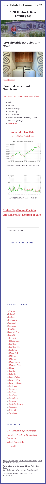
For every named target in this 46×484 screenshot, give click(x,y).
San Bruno (13, 386)
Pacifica (12, 371)
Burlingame (13, 320)
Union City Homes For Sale (19, 210)
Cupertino (12, 326)
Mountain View (15, 365)
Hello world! (12, 446)
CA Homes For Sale (25, 473)
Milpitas (12, 359)
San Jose (12, 392)
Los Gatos (13, 350)
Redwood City (14, 380)
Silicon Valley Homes (10, 473)
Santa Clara (13, 398)
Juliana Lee (7, 466)
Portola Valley (14, 377)
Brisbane (11, 317)
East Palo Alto (13, 332)
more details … (13, 124)
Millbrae (12, 356)
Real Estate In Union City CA (23, 5)
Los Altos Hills (14, 347)
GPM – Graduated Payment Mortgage (21, 431)
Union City (13, 410)
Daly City (11, 329)
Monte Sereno (14, 362)
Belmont (11, 314)
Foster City (12, 335)
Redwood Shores (15, 383)
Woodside (13, 413)
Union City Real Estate (23, 132)
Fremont (12, 338)
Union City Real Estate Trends (23, 136)
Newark (12, 368)
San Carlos (13, 389)
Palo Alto (12, 374)
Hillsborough (14, 341)
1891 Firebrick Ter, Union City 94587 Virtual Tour (21, 96)
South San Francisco (16, 404)
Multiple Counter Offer (15, 442)
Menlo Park (13, 353)
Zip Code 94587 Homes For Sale (22, 214)
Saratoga (12, 401)
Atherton (11, 311)
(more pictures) (9, 80)
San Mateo (13, 395)
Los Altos (12, 344)
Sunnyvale (13, 407)
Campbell (12, 323)
